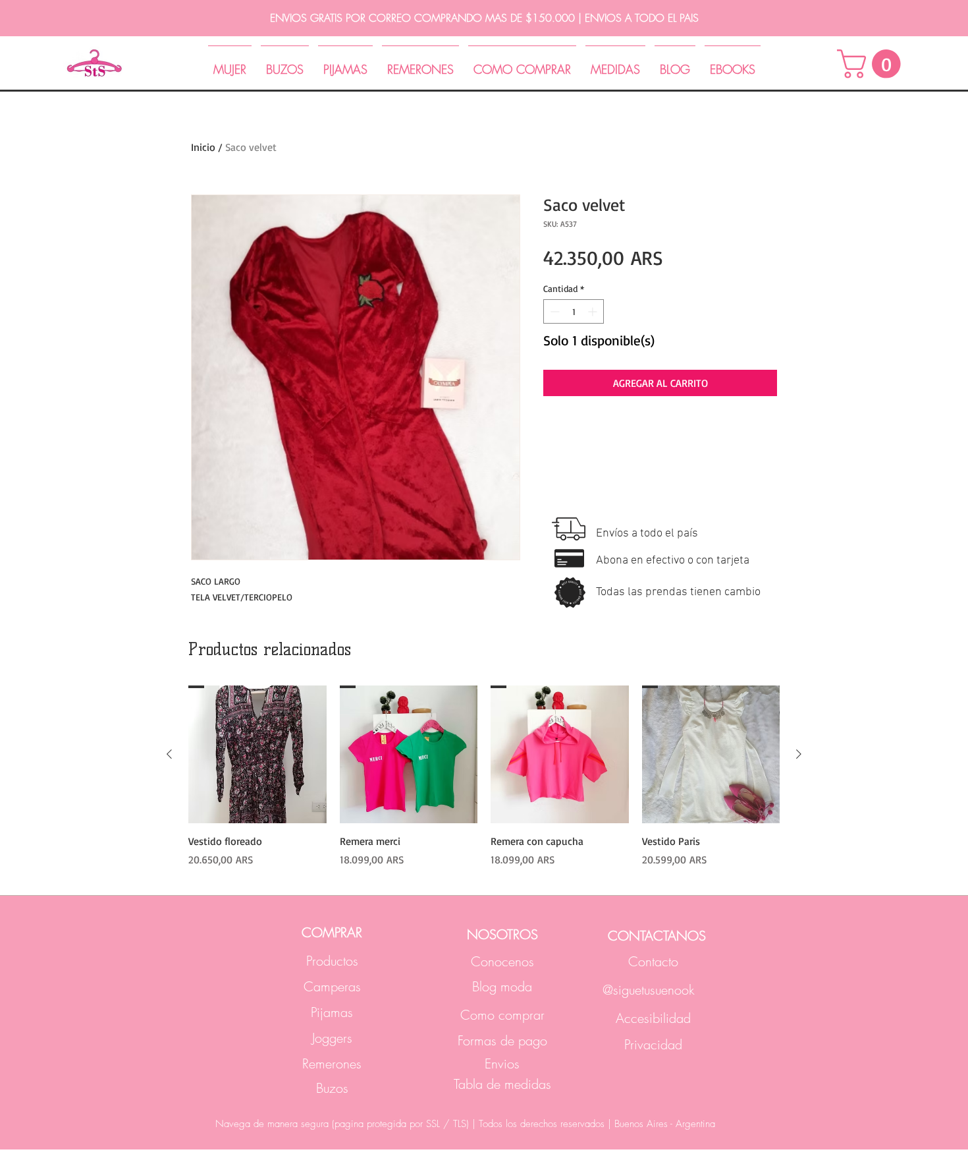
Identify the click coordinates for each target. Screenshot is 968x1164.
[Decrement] (553, 311)
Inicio (203, 147)
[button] (872, 63)
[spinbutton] (573, 311)
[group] (484, 776)
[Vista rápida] (257, 754)
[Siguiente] (799, 754)
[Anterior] (169, 754)
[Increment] (593, 311)
